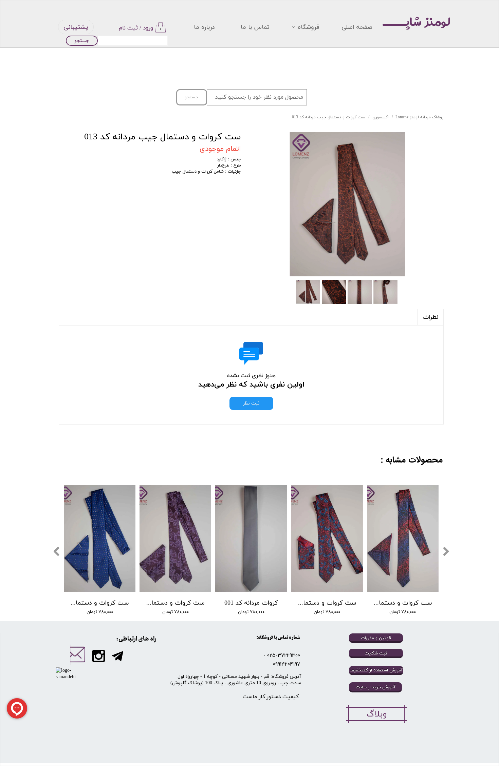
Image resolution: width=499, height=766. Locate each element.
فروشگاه (308, 27)
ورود (148, 28)
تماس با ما (255, 27)
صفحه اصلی (356, 27)
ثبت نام (128, 28)
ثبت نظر (251, 403)
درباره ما (204, 27)
